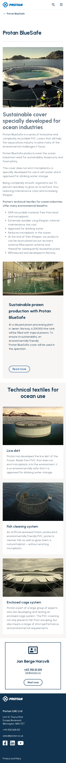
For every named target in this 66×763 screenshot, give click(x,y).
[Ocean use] (5, 15)
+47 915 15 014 (33, 669)
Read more (19, 369)
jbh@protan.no (33, 672)
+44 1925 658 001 (11, 729)
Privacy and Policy (12, 758)
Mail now (33, 682)
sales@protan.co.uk (13, 735)
